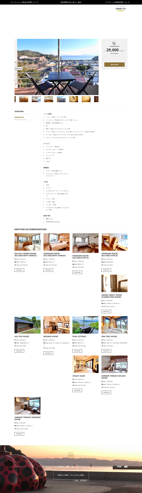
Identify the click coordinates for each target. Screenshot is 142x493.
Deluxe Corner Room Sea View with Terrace (25, 254)
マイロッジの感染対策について (117, 2)
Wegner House (50, 336)
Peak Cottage (79, 336)
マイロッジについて (83, 9)
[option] (56, 67)
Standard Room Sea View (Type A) (80, 257)
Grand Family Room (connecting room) (111, 296)
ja (83, 466)
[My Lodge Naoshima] (21, 6)
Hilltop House (21, 336)
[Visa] (119, 466)
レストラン (68, 9)
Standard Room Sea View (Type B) (109, 254)
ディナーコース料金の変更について (25, 2)
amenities (19, 117)
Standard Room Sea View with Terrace (54, 254)
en (78, 466)
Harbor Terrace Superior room (27, 418)
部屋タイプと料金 (54, 9)
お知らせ (40, 9)
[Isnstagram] (72, 466)
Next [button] (96, 68)
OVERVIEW (18, 111)
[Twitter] (67, 466)
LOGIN (109, 9)
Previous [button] (18, 68)
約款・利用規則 (81, 480)
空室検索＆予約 (121, 8)
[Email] (71, 456)
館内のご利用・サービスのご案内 (71, 475)
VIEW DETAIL (19, 270)
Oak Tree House (109, 336)
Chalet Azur (78, 376)
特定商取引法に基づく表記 (71, 2)
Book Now (114, 64)
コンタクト (98, 9)
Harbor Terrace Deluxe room (113, 377)
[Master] (126, 466)
